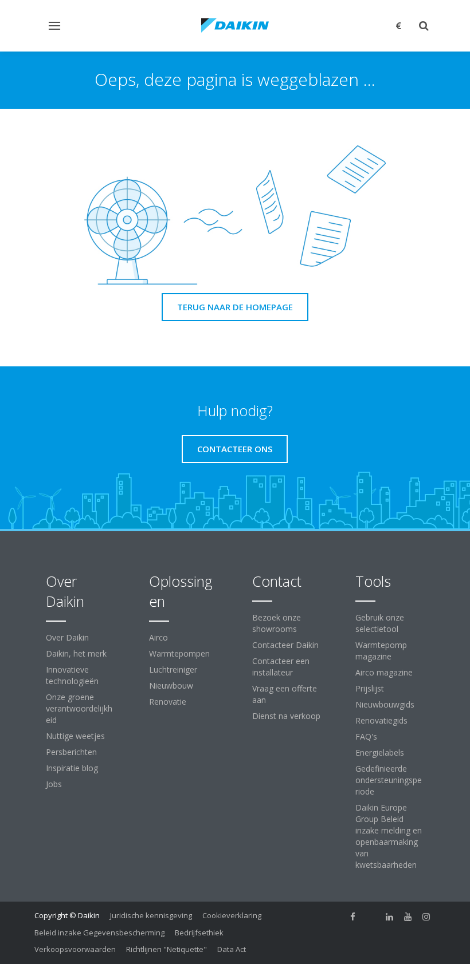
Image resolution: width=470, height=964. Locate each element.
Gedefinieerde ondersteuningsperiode (388, 780)
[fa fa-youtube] (408, 916)
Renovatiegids (381, 720)
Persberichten (71, 751)
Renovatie (167, 701)
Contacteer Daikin (285, 644)
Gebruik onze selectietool (379, 623)
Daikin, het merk (76, 653)
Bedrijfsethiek (199, 932)
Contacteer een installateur (281, 666)
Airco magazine (384, 672)
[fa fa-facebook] (353, 916)
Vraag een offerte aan (284, 694)
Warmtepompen (179, 653)
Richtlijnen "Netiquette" (166, 949)
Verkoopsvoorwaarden (75, 949)
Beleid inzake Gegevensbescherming (99, 932)
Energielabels (379, 752)
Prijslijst (369, 688)
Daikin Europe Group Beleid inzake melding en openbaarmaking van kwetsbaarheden (388, 836)
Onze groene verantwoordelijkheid (79, 708)
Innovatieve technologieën (72, 675)
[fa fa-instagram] (426, 916)
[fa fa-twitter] (371, 916)
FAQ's (366, 736)
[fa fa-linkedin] (390, 916)
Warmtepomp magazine (381, 650)
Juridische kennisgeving (151, 915)
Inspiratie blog (72, 767)
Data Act (231, 949)
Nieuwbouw (171, 685)
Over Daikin (67, 637)
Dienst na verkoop (286, 715)
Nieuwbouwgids (384, 704)
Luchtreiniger (173, 669)
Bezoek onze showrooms (276, 623)
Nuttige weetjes (75, 735)
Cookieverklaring (231, 915)
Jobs (54, 784)
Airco (158, 637)
